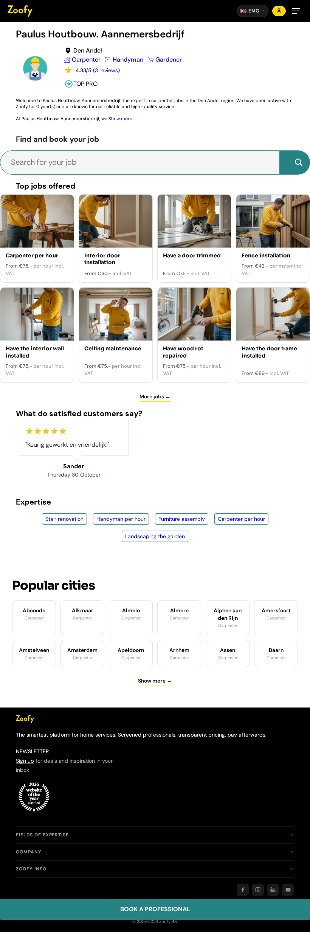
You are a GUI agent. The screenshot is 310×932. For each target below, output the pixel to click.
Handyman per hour (121, 519)
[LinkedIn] (273, 890)
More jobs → (155, 396)
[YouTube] (288, 890)
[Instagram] (258, 890)
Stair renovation (64, 519)
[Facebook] (243, 890)
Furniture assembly (181, 519)
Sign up (25, 760)
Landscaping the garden (155, 536)
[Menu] (296, 11)
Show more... (121, 119)
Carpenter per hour (241, 519)
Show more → (155, 680)
